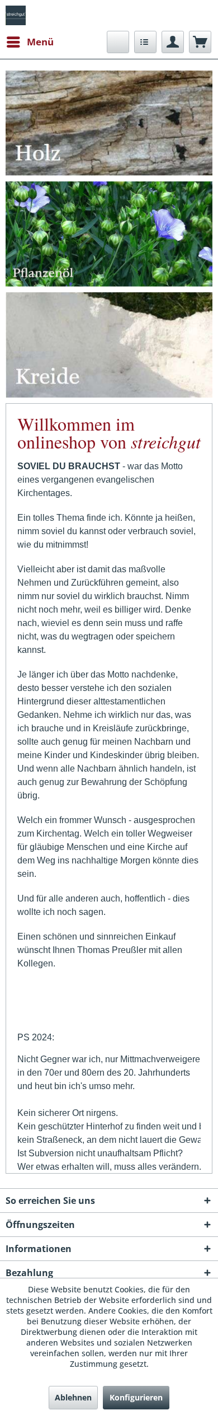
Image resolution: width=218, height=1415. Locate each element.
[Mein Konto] (173, 42)
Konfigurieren (136, 1397)
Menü (40, 41)
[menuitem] (29, 42)
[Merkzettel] (145, 42)
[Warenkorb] (200, 42)
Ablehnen (73, 1397)
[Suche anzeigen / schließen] (118, 42)
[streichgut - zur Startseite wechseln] (16, 15)
